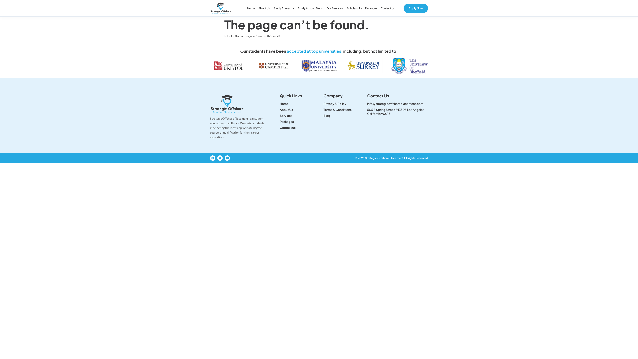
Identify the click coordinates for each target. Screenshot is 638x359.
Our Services (334, 8)
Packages (371, 8)
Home (251, 8)
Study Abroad (282, 8)
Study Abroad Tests (310, 8)
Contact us (388, 8)
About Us (264, 8)
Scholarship (354, 8)
